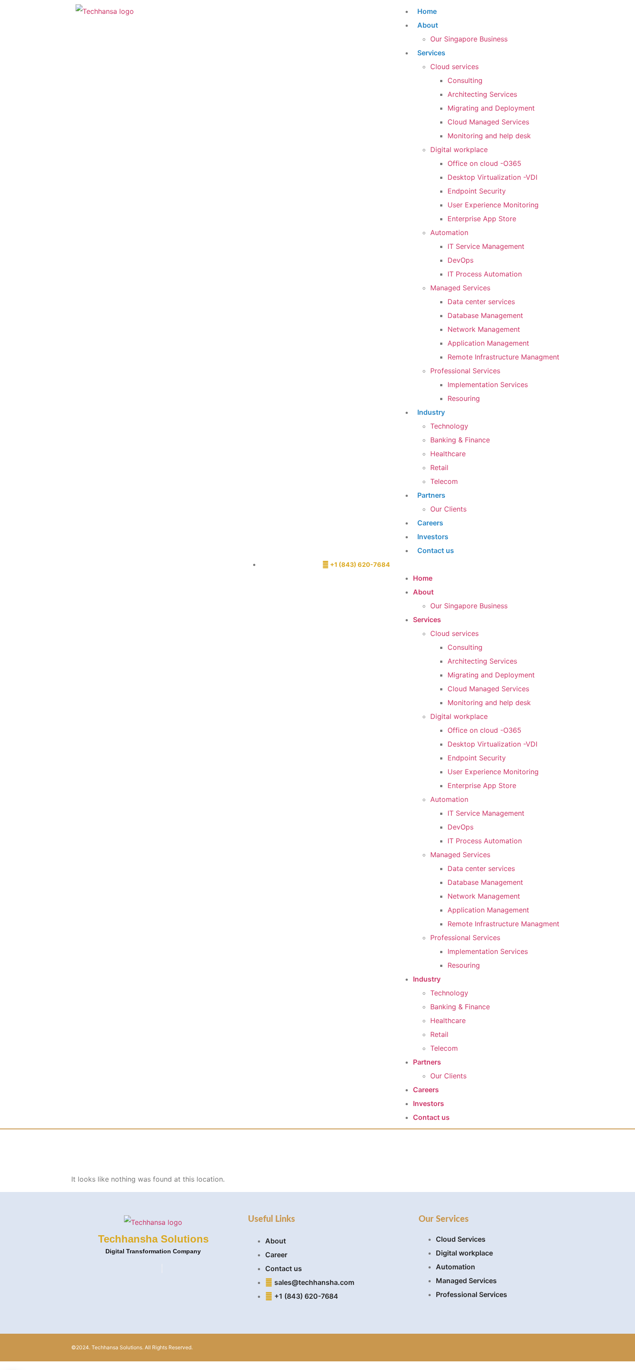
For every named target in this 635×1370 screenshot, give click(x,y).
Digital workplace (459, 149)
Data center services (481, 301)
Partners (431, 495)
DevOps (460, 260)
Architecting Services (482, 94)
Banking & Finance (460, 439)
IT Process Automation (485, 274)
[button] (477, 564)
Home (427, 11)
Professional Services (465, 370)
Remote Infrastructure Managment (503, 357)
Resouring (464, 398)
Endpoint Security (477, 191)
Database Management (485, 315)
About (427, 25)
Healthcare (448, 453)
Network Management (484, 329)
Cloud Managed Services (488, 122)
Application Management (488, 343)
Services (431, 52)
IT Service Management (486, 246)
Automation (449, 232)
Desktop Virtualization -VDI (492, 177)
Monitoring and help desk (489, 135)
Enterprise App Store (482, 218)
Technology (449, 426)
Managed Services (460, 287)
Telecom (444, 481)
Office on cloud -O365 (484, 163)
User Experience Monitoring (493, 204)
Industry (431, 412)
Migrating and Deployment (491, 108)
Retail (439, 467)
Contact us (435, 550)
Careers (430, 522)
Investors (432, 536)
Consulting (465, 80)
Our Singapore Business (469, 39)
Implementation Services (488, 384)
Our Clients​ (448, 509)
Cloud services (454, 66)
